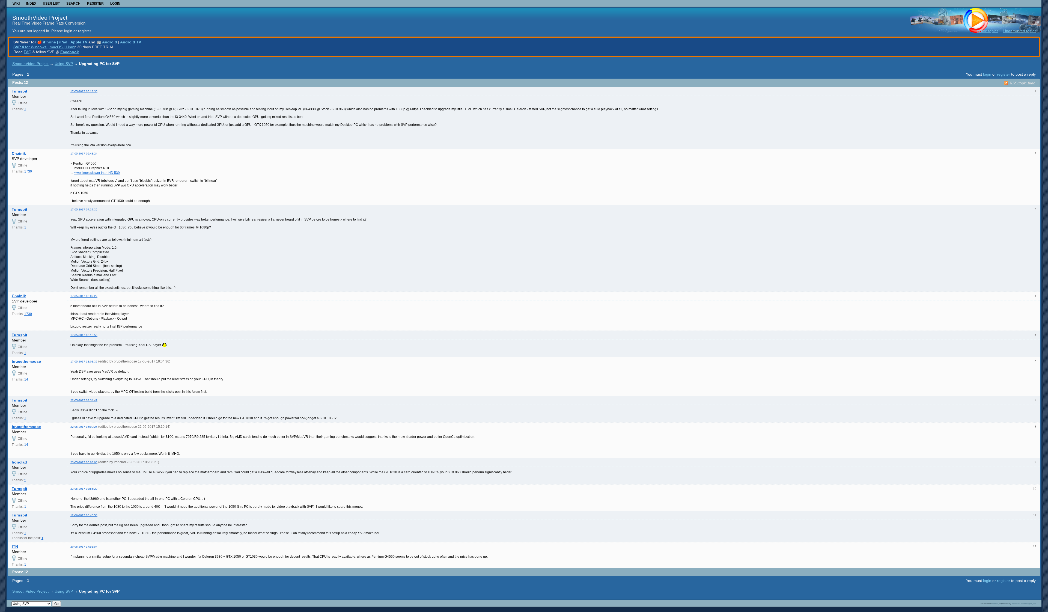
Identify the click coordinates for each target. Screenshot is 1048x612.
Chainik (19, 153)
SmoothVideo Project (39, 17)
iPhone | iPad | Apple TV (65, 42)
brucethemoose (26, 361)
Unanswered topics (1019, 31)
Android (109, 42)
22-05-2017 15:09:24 (83, 426)
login (987, 74)
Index (31, 3)
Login (115, 3)
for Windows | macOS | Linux (44, 47)
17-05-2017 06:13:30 (83, 91)
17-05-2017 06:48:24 (83, 153)
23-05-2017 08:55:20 (83, 488)
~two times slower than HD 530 (97, 173)
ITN (15, 546)
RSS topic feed (1022, 83)
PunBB (995, 603)
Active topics (987, 31)
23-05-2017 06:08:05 (83, 462)
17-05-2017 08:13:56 (83, 335)
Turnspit (19, 91)
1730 (28, 171)
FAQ (27, 52)
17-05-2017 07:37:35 (83, 209)
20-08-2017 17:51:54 (83, 546)
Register (95, 3)
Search (73, 3)
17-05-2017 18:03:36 (83, 361)
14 (26, 379)
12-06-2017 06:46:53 (83, 515)
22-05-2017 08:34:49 (83, 400)
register (1003, 74)
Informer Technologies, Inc (1024, 603)
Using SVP (64, 63)
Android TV (130, 42)
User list (51, 3)
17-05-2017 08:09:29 (83, 296)
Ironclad (19, 462)
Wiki (16, 3)
